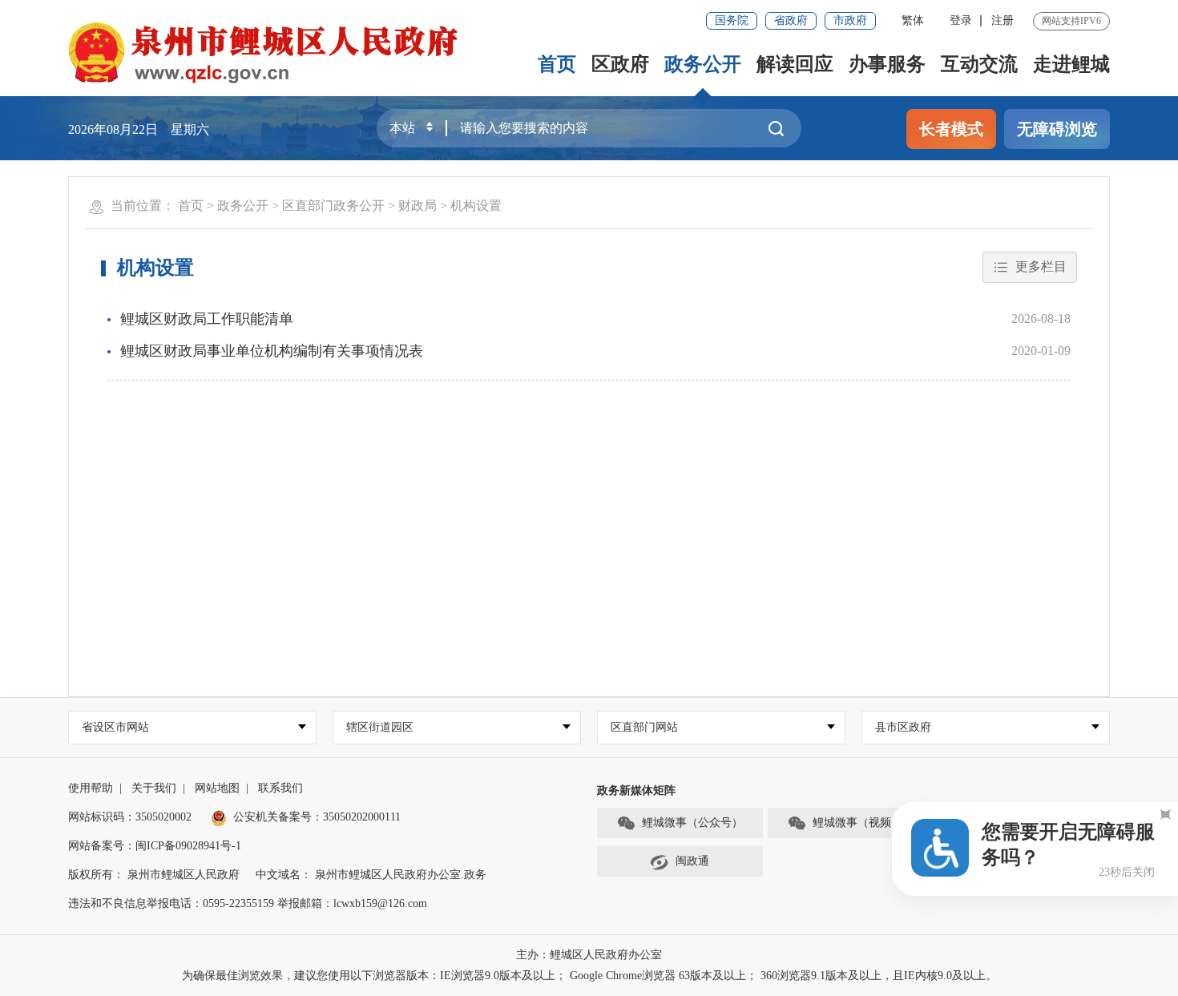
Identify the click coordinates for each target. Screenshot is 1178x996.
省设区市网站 (115, 727)
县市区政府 (903, 727)
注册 (1002, 20)
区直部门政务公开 (333, 205)
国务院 (731, 20)
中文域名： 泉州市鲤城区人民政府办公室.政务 (371, 875)
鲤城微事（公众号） (692, 823)
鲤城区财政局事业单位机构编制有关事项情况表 (271, 351)
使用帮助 (90, 788)
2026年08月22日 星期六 (138, 129)
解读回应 (794, 64)
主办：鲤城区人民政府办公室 (589, 955)
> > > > (340, 205)
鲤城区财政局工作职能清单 (206, 319)
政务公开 (702, 64)
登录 (961, 20)
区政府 (620, 64)
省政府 (791, 20)
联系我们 (280, 788)
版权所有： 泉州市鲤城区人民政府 (154, 875)
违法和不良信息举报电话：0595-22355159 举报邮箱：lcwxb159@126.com (247, 903)
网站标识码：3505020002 (130, 817)
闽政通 (692, 861)
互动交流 (979, 64)
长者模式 (951, 129)
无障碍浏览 (1057, 129)
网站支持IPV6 (1071, 20)
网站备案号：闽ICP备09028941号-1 (154, 846)
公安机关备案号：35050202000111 (317, 817)
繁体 (913, 20)
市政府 (850, 20)
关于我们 (153, 788)
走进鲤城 (1071, 64)
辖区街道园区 (380, 727)
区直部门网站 (644, 727)
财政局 (417, 205)
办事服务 (887, 64)
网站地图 (217, 788)
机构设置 (476, 205)
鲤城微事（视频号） (863, 823)
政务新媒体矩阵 (636, 790)
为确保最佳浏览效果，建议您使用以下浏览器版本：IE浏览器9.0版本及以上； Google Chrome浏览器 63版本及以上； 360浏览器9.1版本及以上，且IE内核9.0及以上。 (589, 976)
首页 (557, 64)
